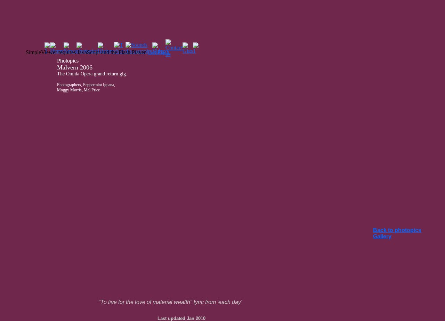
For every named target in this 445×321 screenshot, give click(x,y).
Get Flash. (159, 52)
